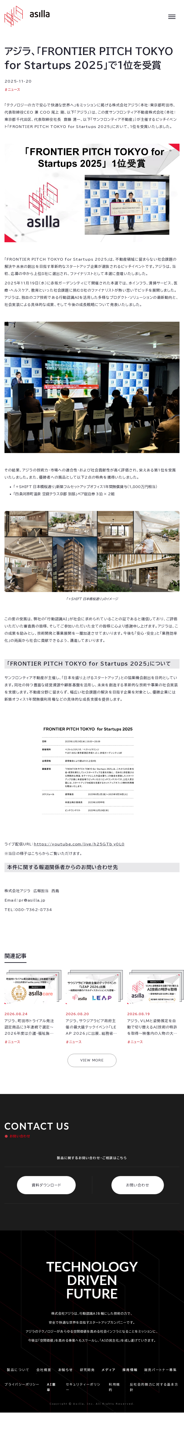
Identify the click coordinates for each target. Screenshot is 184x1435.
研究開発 (87, 1369)
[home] (27, 16)
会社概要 (43, 1369)
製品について (18, 1369)
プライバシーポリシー (23, 1384)
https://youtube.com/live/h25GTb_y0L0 (79, 844)
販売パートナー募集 (160, 1369)
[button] (172, 16)
